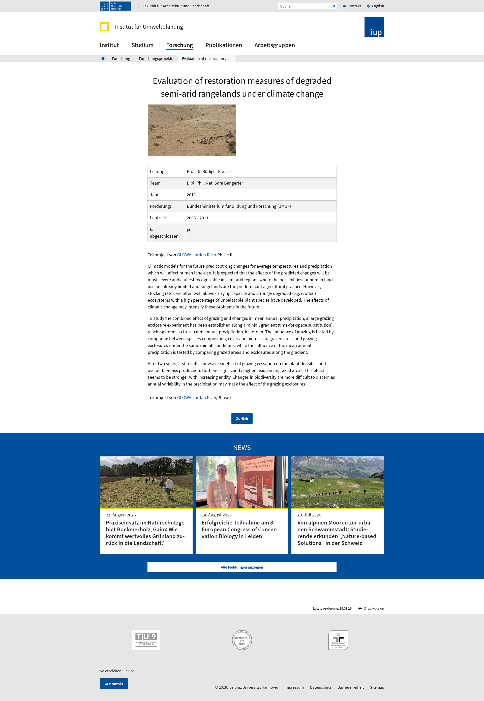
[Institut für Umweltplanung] (101, 58)
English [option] (378, 5)
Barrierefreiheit (351, 687)
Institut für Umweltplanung (149, 27)
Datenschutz (320, 687)
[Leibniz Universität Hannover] (115, 6)
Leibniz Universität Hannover (253, 687)
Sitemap (377, 687)
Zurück (242, 418)
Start (334, 6)
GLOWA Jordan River (196, 255)
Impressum (294, 687)
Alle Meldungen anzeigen (242, 567)
